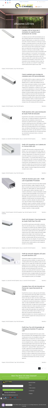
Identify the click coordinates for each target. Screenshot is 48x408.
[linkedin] (7, 2)
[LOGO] (24, 3)
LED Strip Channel (42, 404)
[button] (11, 398)
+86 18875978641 (12, 392)
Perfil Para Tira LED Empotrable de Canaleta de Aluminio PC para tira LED (33, 329)
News (30, 385)
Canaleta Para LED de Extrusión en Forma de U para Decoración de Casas (33, 288)
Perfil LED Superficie (9, 68)
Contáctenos (31, 390)
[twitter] (7, 0)
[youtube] (5, 2)
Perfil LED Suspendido (18, 212)
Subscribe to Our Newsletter (8, 383)
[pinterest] (9, 2)
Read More (44, 68)
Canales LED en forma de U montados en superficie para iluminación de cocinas (31, 32)
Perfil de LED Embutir (10, 362)
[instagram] (9, 0)
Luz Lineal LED (8, 138)
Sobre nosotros (32, 387)
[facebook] (5, 0)
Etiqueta (30, 393)
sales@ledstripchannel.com (12, 394)
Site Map (24, 406)
